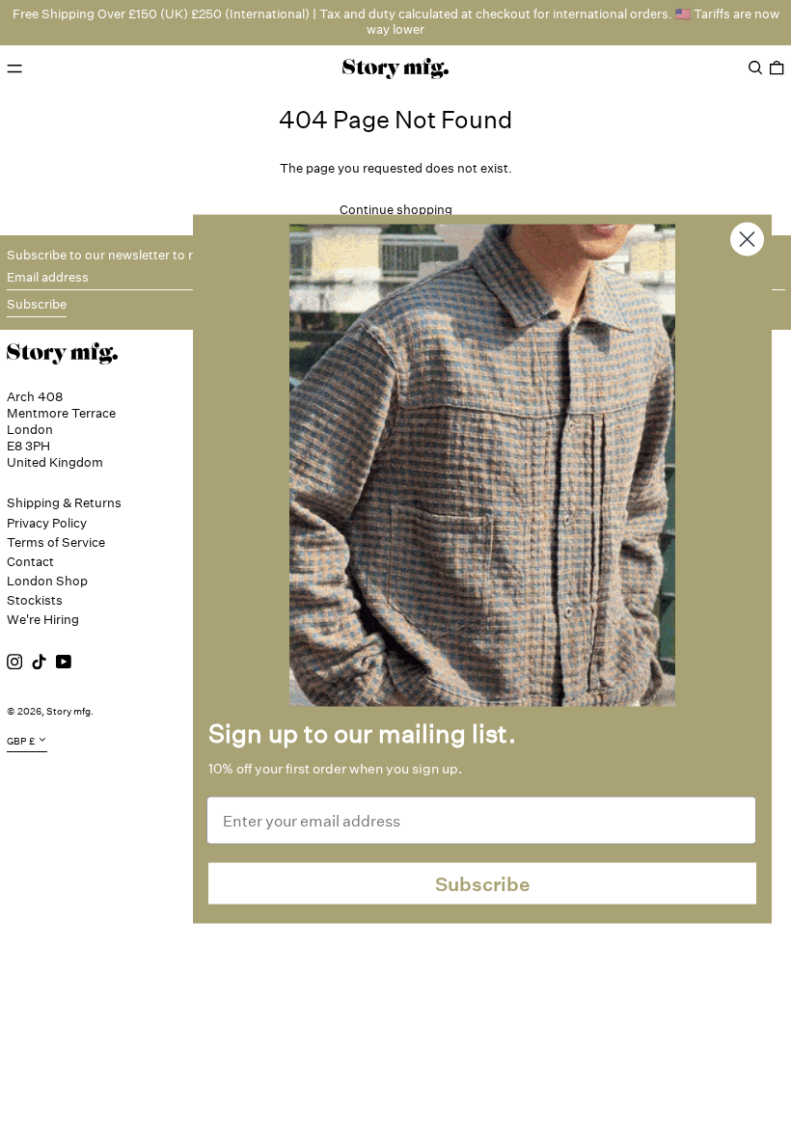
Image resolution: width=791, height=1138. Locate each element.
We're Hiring (43, 619)
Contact (30, 562)
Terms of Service (56, 542)
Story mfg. (70, 711)
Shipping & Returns (64, 503)
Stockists (35, 600)
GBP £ (21, 740)
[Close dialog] (747, 240)
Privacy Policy (47, 523)
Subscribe (483, 883)
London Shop (47, 581)
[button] (755, 68)
